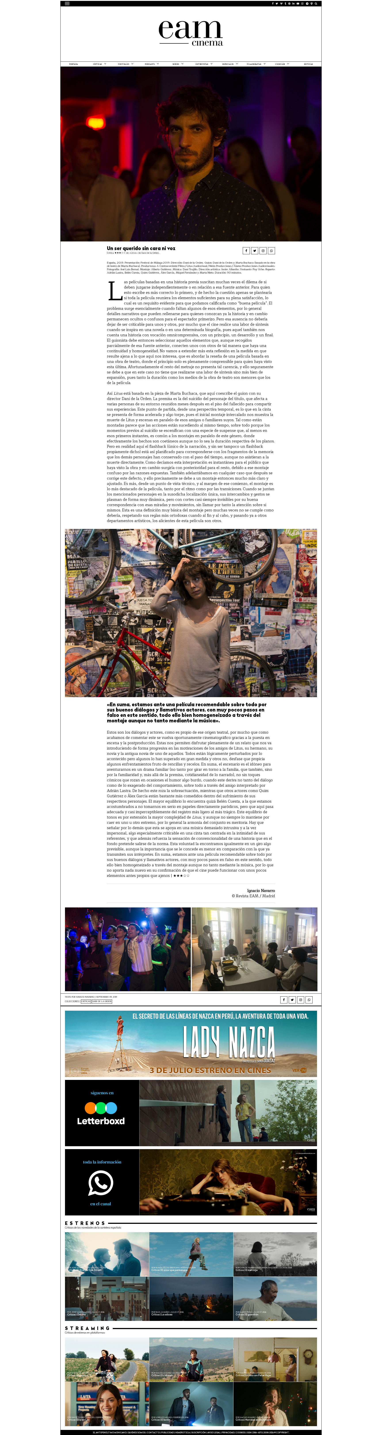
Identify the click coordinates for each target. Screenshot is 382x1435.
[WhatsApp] (271, 250)
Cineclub (280, 64)
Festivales (123, 64)
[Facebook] (246, 250)
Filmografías (254, 64)
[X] (254, 250)
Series (176, 64)
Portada (73, 64)
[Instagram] (263, 250)
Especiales (228, 64)
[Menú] (67, 3)
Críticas (97, 64)
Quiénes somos (136, 1433)
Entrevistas (202, 64)
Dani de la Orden (101, 1001)
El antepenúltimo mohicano (121, 12)
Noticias (308, 64)
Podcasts (150, 64)
